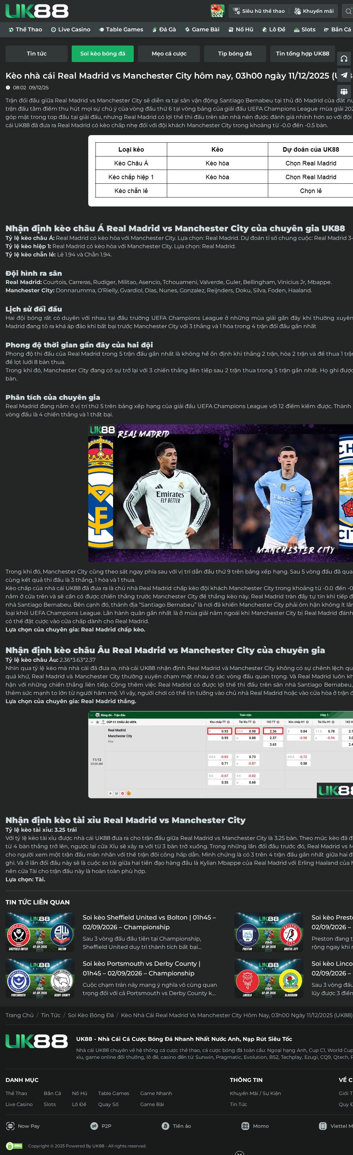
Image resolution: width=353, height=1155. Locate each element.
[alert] (176, 1134)
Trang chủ (20, 1015)
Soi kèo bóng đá (91, 1015)
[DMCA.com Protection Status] (14, 1146)
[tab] (37, 53)
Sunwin (204, 1057)
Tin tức (51, 1015)
